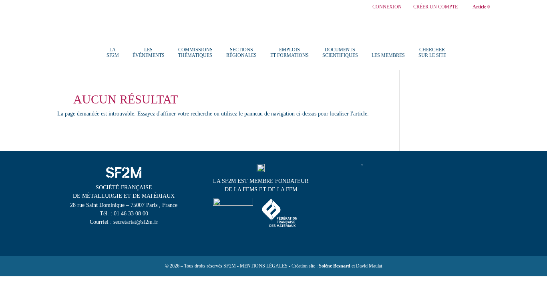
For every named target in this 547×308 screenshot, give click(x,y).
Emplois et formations (289, 52)
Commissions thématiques (195, 52)
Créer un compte (435, 7)
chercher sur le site (432, 52)
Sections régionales (241, 52)
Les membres (388, 55)
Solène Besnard (334, 266)
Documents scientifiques (340, 52)
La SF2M (113, 52)
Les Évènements (149, 52)
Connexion (387, 7)
